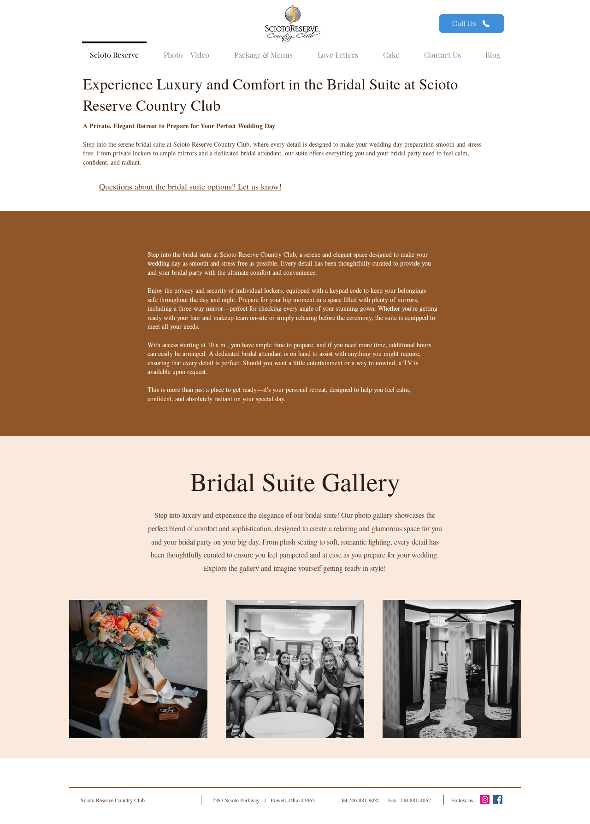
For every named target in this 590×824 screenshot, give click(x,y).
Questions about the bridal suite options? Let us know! (190, 186)
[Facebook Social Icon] (497, 799)
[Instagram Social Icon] (485, 799)
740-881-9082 (364, 800)
